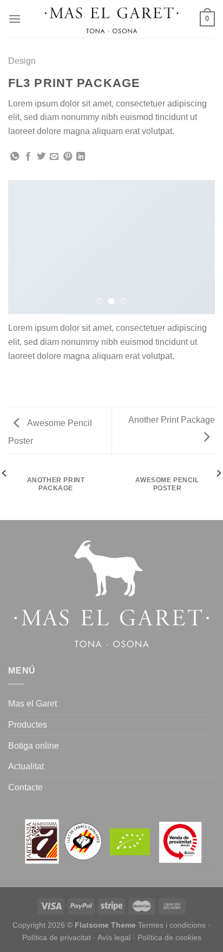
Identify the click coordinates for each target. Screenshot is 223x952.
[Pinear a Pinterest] (67, 157)
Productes (27, 724)
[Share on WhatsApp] (14, 157)
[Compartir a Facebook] (28, 157)
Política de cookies (169, 937)
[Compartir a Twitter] (41, 157)
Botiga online (33, 745)
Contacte (25, 787)
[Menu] (14, 18)
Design (22, 60)
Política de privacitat (56, 937)
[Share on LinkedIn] (80, 157)
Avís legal (113, 937)
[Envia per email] (54, 157)
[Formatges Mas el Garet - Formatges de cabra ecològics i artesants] (111, 19)
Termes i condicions (172, 925)
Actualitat (26, 766)
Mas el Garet (32, 703)
